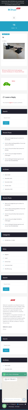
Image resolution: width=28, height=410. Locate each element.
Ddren (5, 41)
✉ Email (17, 406)
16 (16, 28)
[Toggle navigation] (14, 17)
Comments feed (8, 265)
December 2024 (8, 178)
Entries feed (7, 261)
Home (12, 28)
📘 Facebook (20, 404)
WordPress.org (8, 269)
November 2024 (8, 182)
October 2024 (8, 185)
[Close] (27, 1)
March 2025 (7, 175)
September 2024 (8, 189)
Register (7, 254)
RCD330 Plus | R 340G (10, 240)
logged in (11, 102)
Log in (6, 258)
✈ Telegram (13, 404)
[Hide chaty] (4, 406)
